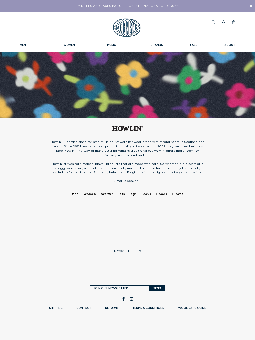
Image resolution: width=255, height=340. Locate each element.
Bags (132, 194)
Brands (157, 45)
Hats (121, 194)
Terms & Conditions (148, 308)
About (229, 45)
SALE (193, 45)
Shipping (56, 308)
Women (69, 45)
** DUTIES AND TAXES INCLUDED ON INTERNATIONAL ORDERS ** (128, 6)
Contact (83, 308)
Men (23, 45)
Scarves (107, 194)
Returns (112, 308)
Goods (161, 194)
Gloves (177, 194)
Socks (146, 194)
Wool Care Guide (192, 308)
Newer (119, 251)
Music (111, 45)
